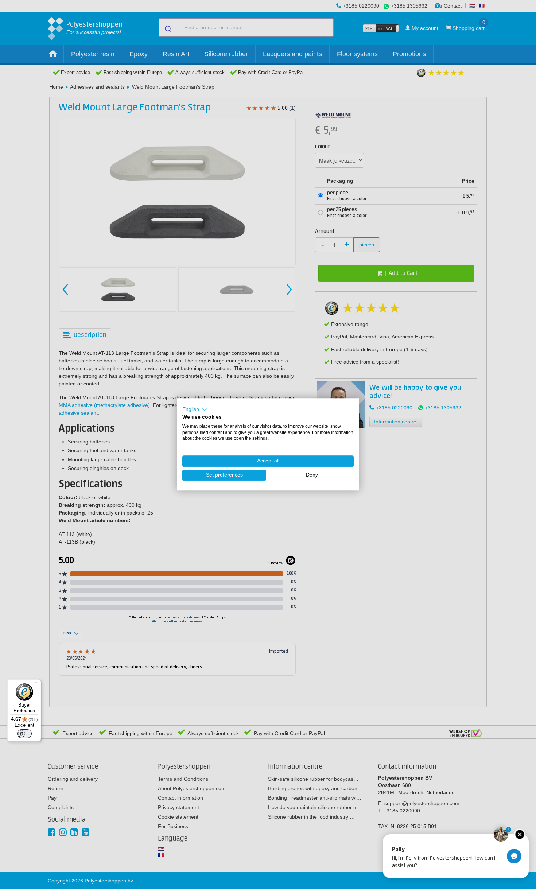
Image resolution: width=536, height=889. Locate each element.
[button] (194, 409)
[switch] (24, 733)
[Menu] (36, 683)
